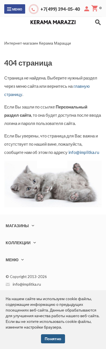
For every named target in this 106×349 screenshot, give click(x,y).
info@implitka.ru (83, 152)
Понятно (53, 338)
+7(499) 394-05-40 (60, 9)
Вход (86, 8)
